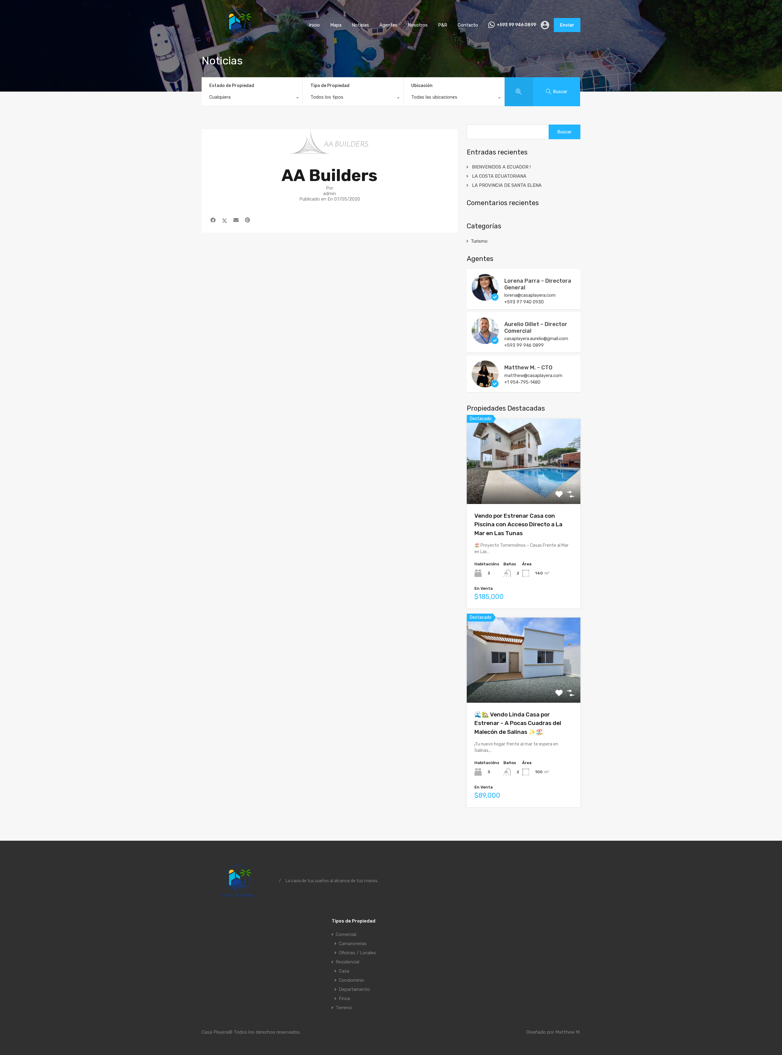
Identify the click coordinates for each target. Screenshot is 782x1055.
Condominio (351, 980)
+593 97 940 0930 (524, 302)
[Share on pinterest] (247, 220)
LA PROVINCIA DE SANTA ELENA (507, 185)
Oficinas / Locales (357, 952)
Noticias (360, 25)
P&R (442, 25)
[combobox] (252, 98)
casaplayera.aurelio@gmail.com (536, 338)
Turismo (479, 241)
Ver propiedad (524, 487)
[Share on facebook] (213, 220)
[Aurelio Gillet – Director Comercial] (485, 341)
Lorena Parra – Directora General (537, 284)
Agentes (388, 25)
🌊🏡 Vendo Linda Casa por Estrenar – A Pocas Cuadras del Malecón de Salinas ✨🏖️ (517, 723)
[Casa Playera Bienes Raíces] (238, 41)
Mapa (336, 25)
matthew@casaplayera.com (533, 375)
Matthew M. (567, 1032)
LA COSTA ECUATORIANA (499, 176)
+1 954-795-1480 (522, 382)
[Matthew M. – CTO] (485, 384)
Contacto (468, 25)
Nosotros (418, 25)
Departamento (354, 989)
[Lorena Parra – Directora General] (485, 298)
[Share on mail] (236, 220)
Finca (344, 998)
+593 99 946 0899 (516, 25)
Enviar (567, 25)
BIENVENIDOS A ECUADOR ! (501, 167)
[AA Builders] (329, 151)
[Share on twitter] (224, 220)
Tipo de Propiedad (329, 85)
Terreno (344, 1007)
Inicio (314, 25)
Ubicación (422, 85)
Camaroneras (353, 943)
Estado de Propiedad (231, 85)
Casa (344, 971)
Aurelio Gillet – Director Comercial (535, 327)
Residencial (347, 962)
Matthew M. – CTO (528, 367)
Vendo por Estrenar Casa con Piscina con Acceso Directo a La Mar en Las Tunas (518, 524)
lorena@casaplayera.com (530, 295)
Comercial (346, 934)
